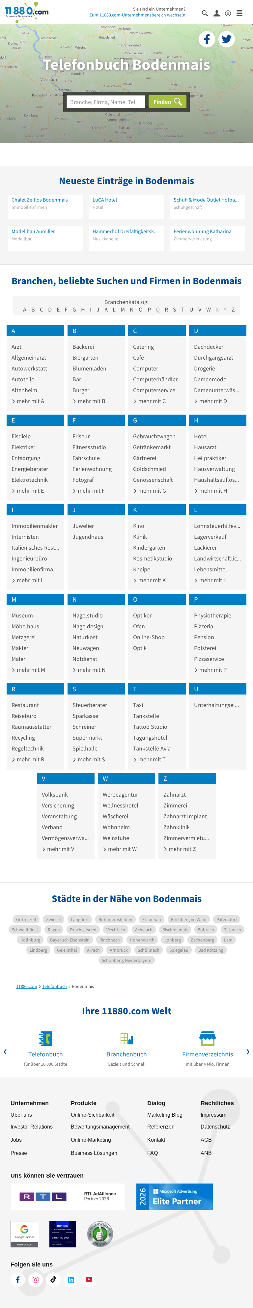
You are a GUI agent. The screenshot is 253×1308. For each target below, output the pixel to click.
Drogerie (204, 368)
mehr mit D (212, 401)
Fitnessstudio (89, 447)
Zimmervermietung (187, 838)
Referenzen (161, 1127)
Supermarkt (87, 737)
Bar (76, 379)
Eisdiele (21, 436)
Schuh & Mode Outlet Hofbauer (207, 199)
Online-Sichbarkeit (92, 1115)
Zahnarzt (174, 794)
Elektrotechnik (30, 479)
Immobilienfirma (32, 569)
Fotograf (83, 479)
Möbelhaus (25, 626)
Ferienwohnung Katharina (203, 231)
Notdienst (84, 659)
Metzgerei (24, 637)
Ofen (139, 626)
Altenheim (24, 390)
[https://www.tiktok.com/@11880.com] (53, 1279)
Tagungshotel (150, 737)
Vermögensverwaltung (66, 838)
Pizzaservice (209, 659)
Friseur (81, 436)
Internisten (25, 536)
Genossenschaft (153, 479)
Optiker (142, 615)
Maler (18, 659)
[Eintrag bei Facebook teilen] (207, 39)
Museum (22, 615)
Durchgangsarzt (213, 357)
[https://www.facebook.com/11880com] (18, 1279)
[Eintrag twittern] (226, 39)
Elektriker (23, 447)
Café (138, 357)
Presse (19, 1153)
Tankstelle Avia (152, 748)
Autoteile (23, 379)
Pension (204, 637)
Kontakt (156, 1140)
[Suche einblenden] (207, 13)
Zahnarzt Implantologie (187, 816)
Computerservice (154, 390)
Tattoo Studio (150, 726)
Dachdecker (208, 346)
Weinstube (116, 838)
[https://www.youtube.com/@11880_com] (89, 1279)
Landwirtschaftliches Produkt (218, 558)
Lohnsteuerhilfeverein (218, 526)
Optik (140, 648)
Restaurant (25, 705)
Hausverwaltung (214, 469)
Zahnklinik (176, 827)
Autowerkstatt (29, 368)
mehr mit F (90, 490)
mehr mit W (122, 849)
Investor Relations (32, 1127)
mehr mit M (30, 669)
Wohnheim (116, 827)
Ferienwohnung (92, 469)
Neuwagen (85, 648)
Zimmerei (175, 805)
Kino (138, 526)
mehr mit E (29, 490)
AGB (206, 1140)
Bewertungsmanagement (100, 1127)
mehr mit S (90, 759)
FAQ (152, 1153)
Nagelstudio (87, 615)
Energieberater (30, 469)
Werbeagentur (120, 794)
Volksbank (55, 794)
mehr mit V (60, 849)
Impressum (213, 1115)
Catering (143, 346)
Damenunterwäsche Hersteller (218, 390)
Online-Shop (149, 637)
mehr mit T (151, 759)
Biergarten (85, 357)
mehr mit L (212, 580)
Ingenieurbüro (29, 558)
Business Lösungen (94, 1153)
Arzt (16, 346)
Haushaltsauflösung (218, 479)
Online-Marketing (91, 1140)
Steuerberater (89, 705)
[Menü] (242, 13)
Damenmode (210, 379)
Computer (145, 368)
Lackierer (205, 547)
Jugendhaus (87, 536)
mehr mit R (29, 759)
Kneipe (141, 569)
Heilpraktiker (210, 458)
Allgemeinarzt (29, 357)
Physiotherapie (212, 615)
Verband (52, 827)
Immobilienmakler (35, 526)
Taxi (138, 705)
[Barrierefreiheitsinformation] (231, 13)
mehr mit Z (181, 849)
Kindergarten (149, 547)
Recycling (23, 737)
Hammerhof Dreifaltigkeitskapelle (126, 231)
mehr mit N (91, 669)
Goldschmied (149, 469)
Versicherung (58, 805)
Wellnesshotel (120, 805)
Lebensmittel (210, 569)
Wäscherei (115, 816)
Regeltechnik (28, 748)
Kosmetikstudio (152, 558)
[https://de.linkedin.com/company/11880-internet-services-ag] (71, 1279)
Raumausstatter (31, 726)
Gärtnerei (144, 458)
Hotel (201, 436)
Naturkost (85, 637)
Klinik (140, 536)
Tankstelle (146, 716)
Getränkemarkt (152, 447)
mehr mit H (212, 490)
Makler (20, 648)
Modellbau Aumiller (33, 231)
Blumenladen (89, 368)
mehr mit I (28, 580)
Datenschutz (215, 1127)
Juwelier (83, 526)
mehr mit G (151, 490)
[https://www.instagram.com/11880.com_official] (35, 1279)
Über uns (21, 1115)
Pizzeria (203, 626)
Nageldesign (87, 626)
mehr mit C (151, 401)
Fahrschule (86, 458)
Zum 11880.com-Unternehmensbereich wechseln (137, 15)
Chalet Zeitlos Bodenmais (40, 199)
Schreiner (84, 726)
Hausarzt (205, 447)
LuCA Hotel (105, 199)
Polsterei (205, 648)
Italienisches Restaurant (35, 547)
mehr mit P (212, 669)
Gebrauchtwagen (154, 436)
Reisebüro (24, 716)
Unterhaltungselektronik (218, 705)
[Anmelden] (219, 13)
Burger (80, 390)
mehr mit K (151, 580)
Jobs (16, 1140)
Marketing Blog (165, 1115)
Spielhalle (85, 748)
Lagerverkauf (210, 536)
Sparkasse (85, 716)
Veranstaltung (59, 816)
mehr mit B (90, 401)
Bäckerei (83, 346)
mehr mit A (29, 401)
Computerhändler (155, 379)
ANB (206, 1153)
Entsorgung (26, 458)
